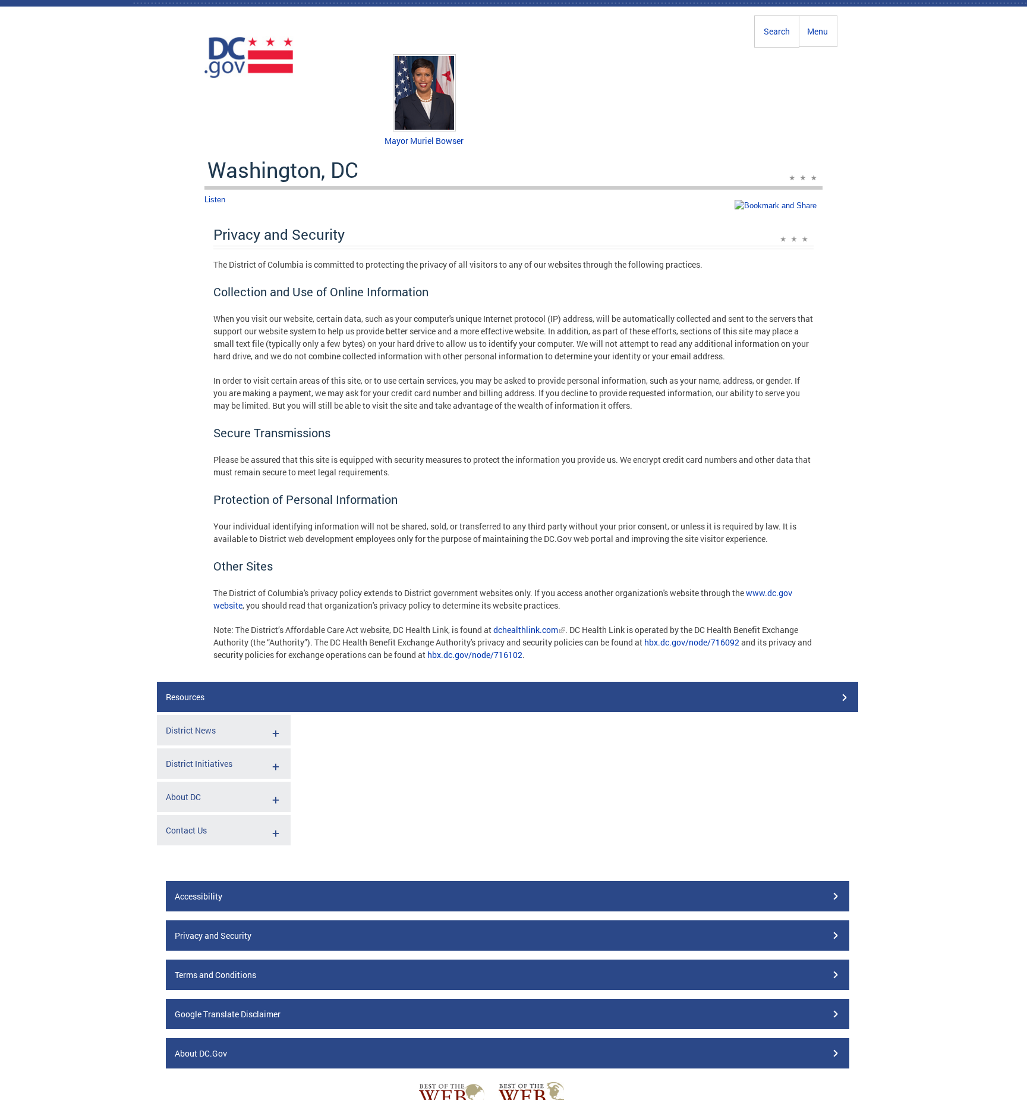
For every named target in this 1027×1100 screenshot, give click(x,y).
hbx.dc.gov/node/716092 (691, 642)
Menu (817, 31)
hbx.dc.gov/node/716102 (474, 654)
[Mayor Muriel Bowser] (424, 128)
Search (777, 31)
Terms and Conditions (215, 974)
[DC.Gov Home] (249, 76)
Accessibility (198, 896)
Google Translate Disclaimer (228, 1014)
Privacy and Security (213, 935)
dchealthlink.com (525, 629)
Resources (185, 697)
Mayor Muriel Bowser (424, 140)
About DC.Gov (201, 1053)
